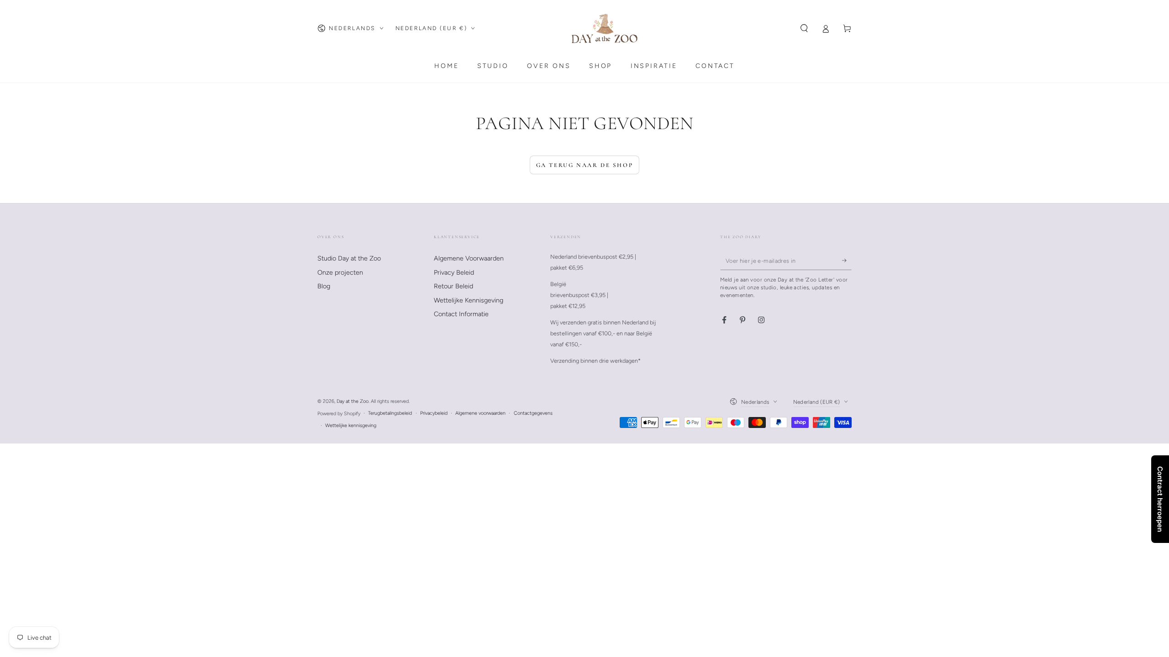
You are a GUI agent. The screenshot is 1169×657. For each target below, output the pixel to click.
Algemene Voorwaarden (469, 258)
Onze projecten (340, 272)
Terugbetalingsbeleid (390, 413)
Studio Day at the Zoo (349, 258)
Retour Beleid (453, 286)
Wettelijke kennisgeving (350, 425)
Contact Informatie (461, 314)
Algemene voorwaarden (480, 413)
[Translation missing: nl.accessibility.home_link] (604, 28)
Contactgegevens (533, 413)
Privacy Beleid (454, 272)
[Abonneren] (847, 260)
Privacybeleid (434, 413)
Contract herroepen (1160, 499)
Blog (323, 286)
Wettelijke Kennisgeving (468, 300)
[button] (804, 28)
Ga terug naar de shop (584, 165)
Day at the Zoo (353, 401)
